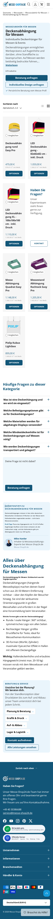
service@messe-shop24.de (17, 813)
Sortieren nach (10, 103)
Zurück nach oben (25, 768)
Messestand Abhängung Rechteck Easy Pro (38, 285)
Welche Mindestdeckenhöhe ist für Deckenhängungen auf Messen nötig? (23, 436)
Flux (27, 839)
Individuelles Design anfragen (26, 84)
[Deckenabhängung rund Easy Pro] (14, 128)
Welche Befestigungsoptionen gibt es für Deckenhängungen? (23, 412)
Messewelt (18, 13)
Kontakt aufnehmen (20, 740)
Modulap (32, 839)
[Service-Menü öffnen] (46, 893)
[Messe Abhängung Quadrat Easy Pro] (14, 264)
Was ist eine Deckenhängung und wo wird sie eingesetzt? (23, 401)
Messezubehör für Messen (36, 13)
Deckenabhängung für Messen (15, 15)
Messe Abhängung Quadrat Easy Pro (13, 285)
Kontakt (39, 243)
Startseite (7, 13)
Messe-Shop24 (15, 911)
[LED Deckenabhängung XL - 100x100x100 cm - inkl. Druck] (14, 194)
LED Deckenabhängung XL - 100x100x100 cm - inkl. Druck (13, 218)
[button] (42, 4)
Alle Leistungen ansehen (22, 747)
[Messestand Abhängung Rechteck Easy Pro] (39, 264)
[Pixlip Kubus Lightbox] (14, 327)
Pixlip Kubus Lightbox (12, 344)
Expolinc (22, 839)
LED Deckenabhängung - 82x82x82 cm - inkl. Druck (38, 150)
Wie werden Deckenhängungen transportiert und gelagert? (21, 448)
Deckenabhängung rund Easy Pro (13, 147)
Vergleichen (13, 135)
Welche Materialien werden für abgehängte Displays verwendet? (22, 423)
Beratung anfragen (26, 77)
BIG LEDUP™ (15, 839)
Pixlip (38, 839)
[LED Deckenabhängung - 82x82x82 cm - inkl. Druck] (39, 128)
